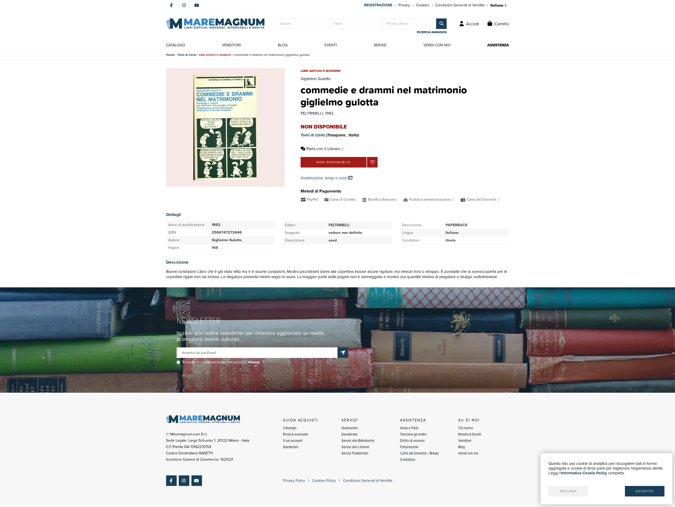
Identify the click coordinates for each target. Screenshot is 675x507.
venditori (231, 45)
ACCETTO (645, 491)
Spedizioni (290, 446)
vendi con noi (436, 45)
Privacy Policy (294, 480)
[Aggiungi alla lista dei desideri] (372, 162)
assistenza (498, 45)
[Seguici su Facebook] (171, 5)
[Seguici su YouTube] (196, 5)
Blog (461, 446)
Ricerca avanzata (295, 434)
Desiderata (349, 434)
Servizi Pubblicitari (354, 453)
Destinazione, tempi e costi (324, 178)
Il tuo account (292, 440)
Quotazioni (349, 427)
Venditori (464, 440)
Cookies (422, 5)
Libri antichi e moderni (215, 54)
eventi (331, 45)
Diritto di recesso (412, 440)
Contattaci (407, 459)
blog (283, 45)
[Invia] (343, 352)
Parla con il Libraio (323, 149)
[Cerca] (441, 23)
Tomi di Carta (186, 54)
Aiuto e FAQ (409, 427)
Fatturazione (409, 446)
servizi (380, 45)
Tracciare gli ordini (413, 434)
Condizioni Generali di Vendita (459, 5)
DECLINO (568, 491)
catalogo (175, 45)
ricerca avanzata (432, 32)
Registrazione (378, 5)
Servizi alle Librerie (355, 446)
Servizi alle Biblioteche (357, 440)
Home (170, 54)
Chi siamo (465, 427)
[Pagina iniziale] (215, 23)
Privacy (404, 5)
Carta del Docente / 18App (419, 453)
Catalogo (289, 427)
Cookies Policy (324, 480)
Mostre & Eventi (469, 434)
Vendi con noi (468, 453)
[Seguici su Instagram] (184, 5)
